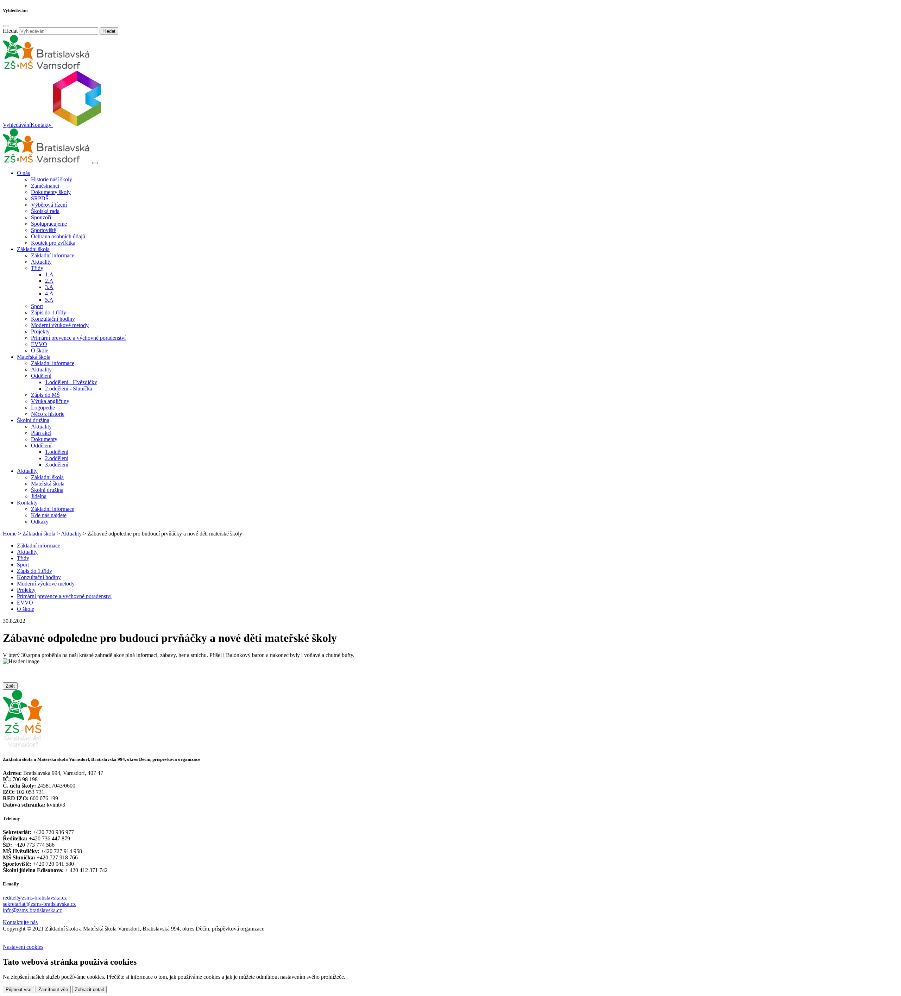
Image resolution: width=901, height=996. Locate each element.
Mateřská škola (47, 484)
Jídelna (38, 496)
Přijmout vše (18, 989)
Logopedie (43, 408)
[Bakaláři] (76, 125)
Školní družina (47, 490)
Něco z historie (47, 414)
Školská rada (45, 211)
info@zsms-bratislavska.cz (32, 910)
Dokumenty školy (51, 192)
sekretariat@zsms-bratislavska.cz (39, 904)
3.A (49, 287)
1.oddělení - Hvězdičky (71, 382)
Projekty (40, 331)
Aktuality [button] (27, 471)
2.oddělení (56, 458)
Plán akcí (41, 433)
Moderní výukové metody (60, 325)
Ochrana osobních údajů (58, 236)
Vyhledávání (17, 125)
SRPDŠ (40, 198)
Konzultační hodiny (53, 319)
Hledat (10, 31)
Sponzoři (41, 217)
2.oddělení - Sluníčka (68, 388)
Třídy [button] (37, 268)
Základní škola (47, 477)
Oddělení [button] (41, 376)
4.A (49, 293)
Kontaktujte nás (20, 922)
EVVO (39, 344)
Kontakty (41, 125)
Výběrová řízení (49, 205)
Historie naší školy (51, 179)
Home (10, 534)
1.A (49, 274)
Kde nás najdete (49, 515)
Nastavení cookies (23, 947)
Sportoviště (43, 230)
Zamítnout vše (53, 989)
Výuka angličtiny (50, 401)
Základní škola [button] (33, 249)
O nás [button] (23, 173)
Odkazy (40, 522)
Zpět (10, 686)
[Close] (5, 26)
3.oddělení (56, 465)
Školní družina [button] (33, 420)
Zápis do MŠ (45, 395)
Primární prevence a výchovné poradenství (78, 338)
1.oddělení (56, 452)
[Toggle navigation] (95, 163)
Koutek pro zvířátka (53, 243)
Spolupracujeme (49, 224)
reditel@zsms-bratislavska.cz (35, 898)
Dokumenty (44, 439)
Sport (37, 306)
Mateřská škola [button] (33, 357)
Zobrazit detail (89, 989)
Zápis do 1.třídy (48, 312)
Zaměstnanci (45, 186)
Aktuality (41, 262)
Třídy (23, 558)
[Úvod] (47, 161)
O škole (39, 350)
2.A (49, 281)
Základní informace (52, 255)
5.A (49, 300)
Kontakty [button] (27, 503)
